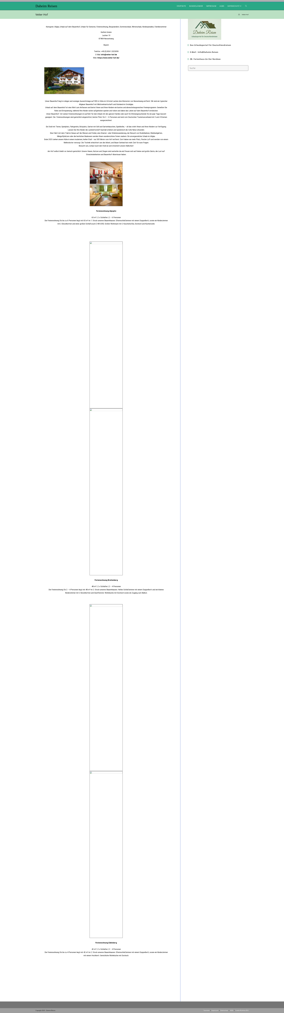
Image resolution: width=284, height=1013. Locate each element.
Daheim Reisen (46, 6)
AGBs (231, 1010)
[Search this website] (218, 68)
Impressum (214, 1010)
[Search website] (246, 6)
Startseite (207, 1010)
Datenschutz (224, 1010)
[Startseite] (239, 15)
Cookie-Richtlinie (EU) (241, 1010)
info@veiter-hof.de (109, 55)
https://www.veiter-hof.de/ (108, 58)
